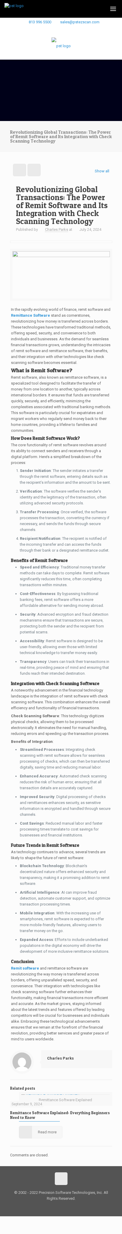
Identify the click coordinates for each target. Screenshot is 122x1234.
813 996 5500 (40, 22)
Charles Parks (56, 229)
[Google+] (61, 29)
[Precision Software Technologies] (61, 46)
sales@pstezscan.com (79, 22)
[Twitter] (69, 29)
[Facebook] (53, 29)
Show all (102, 171)
